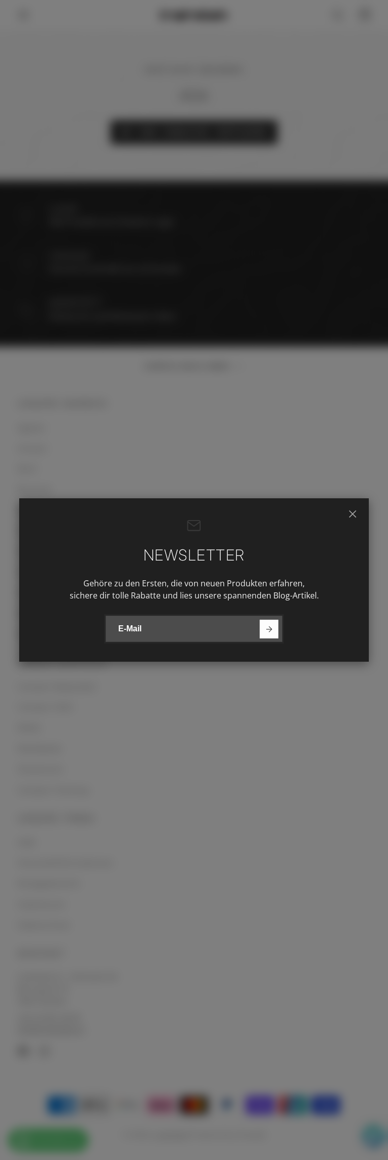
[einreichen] (269, 629)
